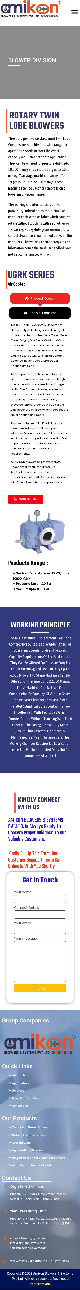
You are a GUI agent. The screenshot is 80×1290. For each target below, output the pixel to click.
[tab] (40, 298)
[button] (25, 499)
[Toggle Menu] (74, 22)
